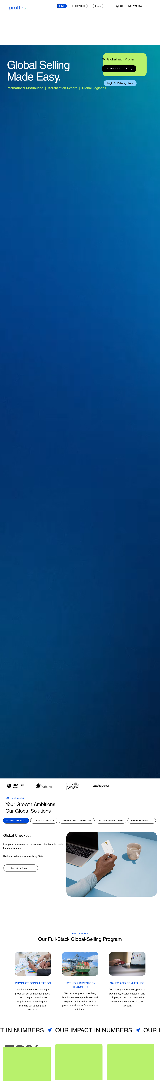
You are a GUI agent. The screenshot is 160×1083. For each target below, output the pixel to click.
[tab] (16, 820)
